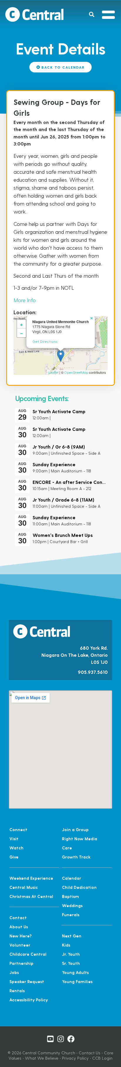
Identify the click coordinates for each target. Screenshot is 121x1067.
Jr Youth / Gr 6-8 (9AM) (59, 446)
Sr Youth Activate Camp (59, 411)
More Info (25, 300)
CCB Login (102, 1058)
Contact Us (89, 1052)
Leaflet (53, 372)
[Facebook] (71, 1039)
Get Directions (44, 341)
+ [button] (21, 324)
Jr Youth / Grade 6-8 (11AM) (63, 499)
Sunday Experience (54, 464)
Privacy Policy (75, 1058)
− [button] (21, 333)
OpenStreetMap (76, 372)
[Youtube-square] (50, 1039)
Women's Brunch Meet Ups (63, 535)
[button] (92, 14)
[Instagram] (60, 1039)
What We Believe (41, 1058)
